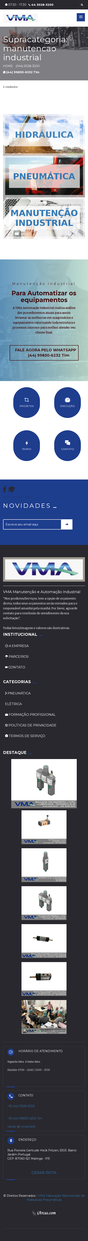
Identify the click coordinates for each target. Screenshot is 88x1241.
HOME (8, 66)
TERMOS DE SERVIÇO (26, 736)
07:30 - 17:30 (16, 5)
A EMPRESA (19, 646)
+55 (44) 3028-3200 (21, 1106)
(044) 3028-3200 (28, 66)
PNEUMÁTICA (18, 693)
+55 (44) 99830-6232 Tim (24, 1118)
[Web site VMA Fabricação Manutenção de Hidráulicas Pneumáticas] (11, 489)
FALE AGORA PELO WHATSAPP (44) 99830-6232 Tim (45, 353)
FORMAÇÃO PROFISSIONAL (31, 715)
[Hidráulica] (44, 134)
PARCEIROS (18, 657)
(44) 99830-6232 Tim (22, 72)
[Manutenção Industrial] (44, 218)
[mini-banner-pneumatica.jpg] (44, 176)
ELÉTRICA (13, 704)
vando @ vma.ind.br (21, 1126)
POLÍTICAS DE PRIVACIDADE (32, 725)
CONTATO (16, 667)
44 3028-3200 (42, 5)
